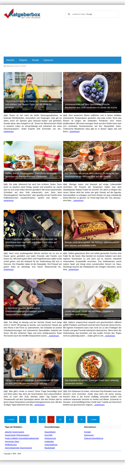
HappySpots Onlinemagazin (17, 435)
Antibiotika (49, 441)
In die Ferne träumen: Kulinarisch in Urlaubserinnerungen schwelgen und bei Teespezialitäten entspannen (25, 311)
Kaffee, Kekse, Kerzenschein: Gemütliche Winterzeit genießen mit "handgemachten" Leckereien (30, 175)
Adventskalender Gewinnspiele (18, 448)
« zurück (10, 419)
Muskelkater (50, 448)
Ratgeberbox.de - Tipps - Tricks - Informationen (22, 13)
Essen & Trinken (20, 66)
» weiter (93, 419)
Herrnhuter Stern (12, 441)
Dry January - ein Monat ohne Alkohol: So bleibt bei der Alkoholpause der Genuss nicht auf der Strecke (92, 175)
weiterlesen (9, 131)
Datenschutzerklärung (93, 438)
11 (70, 419)
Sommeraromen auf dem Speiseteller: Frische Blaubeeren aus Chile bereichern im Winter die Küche (91, 106)
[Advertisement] (62, 38)
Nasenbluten (50, 432)
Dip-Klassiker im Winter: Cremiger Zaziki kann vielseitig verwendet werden (92, 382)
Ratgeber (23, 60)
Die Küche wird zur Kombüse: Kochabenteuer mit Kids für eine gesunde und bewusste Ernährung (31, 382)
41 (82, 419)
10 (60, 419)
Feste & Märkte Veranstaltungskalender (22, 438)
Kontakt (35, 60)
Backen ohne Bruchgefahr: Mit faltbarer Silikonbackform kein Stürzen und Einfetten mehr (92, 244)
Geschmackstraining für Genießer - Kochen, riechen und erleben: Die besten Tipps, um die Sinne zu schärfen (30, 104)
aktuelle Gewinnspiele (14, 432)
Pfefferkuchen (11, 445)
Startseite (10, 60)
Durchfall (48, 435)
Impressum (48, 60)
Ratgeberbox (9, 66)
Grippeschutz (50, 438)
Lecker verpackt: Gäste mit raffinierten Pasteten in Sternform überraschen (89, 313)
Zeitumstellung (51, 445)
